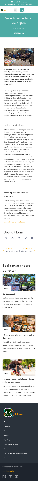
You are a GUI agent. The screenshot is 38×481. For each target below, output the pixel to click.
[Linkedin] (10, 476)
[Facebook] (4, 476)
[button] (15, 10)
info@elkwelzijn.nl (9, 471)
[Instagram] (16, 476)
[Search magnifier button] (22, 9)
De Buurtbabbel (10, 294)
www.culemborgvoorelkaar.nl (14, 222)
